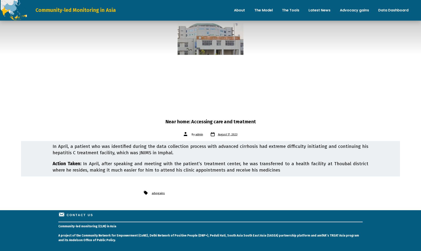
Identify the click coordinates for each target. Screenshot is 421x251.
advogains (158, 193)
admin (199, 134)
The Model (263, 10)
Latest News (319, 10)
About (239, 10)
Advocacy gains (354, 10)
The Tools (290, 10)
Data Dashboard (393, 10)
